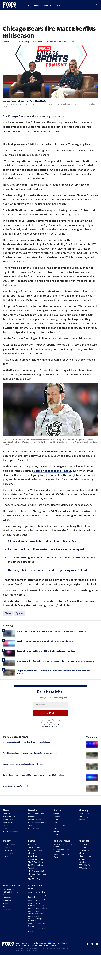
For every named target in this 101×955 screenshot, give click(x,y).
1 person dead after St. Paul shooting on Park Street (23, 764)
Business (6, 847)
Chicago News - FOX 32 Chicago (62, 850)
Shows (31, 840)
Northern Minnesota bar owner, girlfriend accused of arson (45, 641)
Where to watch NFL (36, 892)
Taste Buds (32, 868)
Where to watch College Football (37, 896)
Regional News (61, 840)
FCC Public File (84, 865)
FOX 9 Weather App (36, 814)
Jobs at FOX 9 (84, 853)
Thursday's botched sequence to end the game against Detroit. (48, 570)
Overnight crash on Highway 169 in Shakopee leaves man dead (46, 651)
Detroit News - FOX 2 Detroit (62, 855)
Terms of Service (52, 726)
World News (8, 819)
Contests (82, 847)
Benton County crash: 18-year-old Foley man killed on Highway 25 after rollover (34, 775)
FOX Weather (33, 828)
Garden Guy (83, 817)
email (97, 944)
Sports (19, 613)
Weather (33, 810)
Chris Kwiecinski (10, 42)
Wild (55, 822)
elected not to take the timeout (52, 470)
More (59, 5)
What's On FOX (85, 856)
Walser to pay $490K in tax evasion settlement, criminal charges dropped (51, 631)
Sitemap (82, 859)
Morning (83, 810)
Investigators (8, 822)
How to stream (9, 889)
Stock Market (8, 850)
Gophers (56, 817)
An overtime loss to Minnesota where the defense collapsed (46, 549)
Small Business (9, 853)
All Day (31, 853)
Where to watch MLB (36, 900)
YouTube (6, 909)
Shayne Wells (84, 814)
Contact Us (83, 844)
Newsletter (7, 895)
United (56, 831)
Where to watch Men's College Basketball (37, 912)
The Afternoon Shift (36, 871)
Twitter (6, 904)
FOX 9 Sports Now (35, 865)
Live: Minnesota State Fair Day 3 (15, 786)
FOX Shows (32, 844)
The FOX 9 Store (34, 879)
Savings (6, 856)
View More (91, 737)
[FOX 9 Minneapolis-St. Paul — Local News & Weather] (11, 5)
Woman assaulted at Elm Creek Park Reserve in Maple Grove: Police (29, 742)
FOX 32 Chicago (24, 42)
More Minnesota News (15, 736)
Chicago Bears (16, 116)
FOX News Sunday (10, 831)
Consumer (7, 828)
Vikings (56, 814)
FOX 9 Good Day (35, 850)
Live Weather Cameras (37, 822)
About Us (84, 840)
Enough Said (33, 856)
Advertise (82, 862)
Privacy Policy (53, 724)
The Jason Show (34, 847)
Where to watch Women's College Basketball (35, 918)
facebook (88, 944)
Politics (6, 825)
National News (9, 817)
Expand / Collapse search (96, 5)
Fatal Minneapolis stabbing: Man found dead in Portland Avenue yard (30, 753)
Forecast (31, 817)
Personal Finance (10, 844)
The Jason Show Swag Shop (37, 875)
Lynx (55, 828)
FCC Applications (85, 868)
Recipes (82, 819)
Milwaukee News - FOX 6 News (62, 845)
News (34, 42)
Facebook (7, 898)
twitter (92, 944)
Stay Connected (11, 885)
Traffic (30, 825)
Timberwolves (59, 825)
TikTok (5, 906)
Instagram (7, 901)
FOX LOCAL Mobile (10, 892)
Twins (55, 819)
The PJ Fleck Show (35, 862)
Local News (7, 814)
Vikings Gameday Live (36, 859)
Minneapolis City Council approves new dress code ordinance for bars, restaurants (55, 661)
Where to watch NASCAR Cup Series (36, 904)
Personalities (84, 850)
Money (6, 840)
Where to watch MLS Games (36, 930)
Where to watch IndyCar (37, 908)
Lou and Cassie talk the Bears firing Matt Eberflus (25, 101)
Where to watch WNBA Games (37, 924)
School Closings (34, 819)
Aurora (56, 834)
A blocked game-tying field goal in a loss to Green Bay (42, 541)
